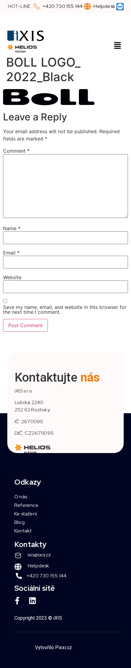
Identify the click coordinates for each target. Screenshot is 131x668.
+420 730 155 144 (63, 6)
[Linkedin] (32, 600)
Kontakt (23, 531)
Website (12, 277)
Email (11, 252)
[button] (118, 45)
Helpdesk (104, 6)
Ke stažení (25, 514)
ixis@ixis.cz (39, 555)
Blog (19, 522)
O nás (20, 496)
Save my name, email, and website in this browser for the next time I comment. (64, 309)
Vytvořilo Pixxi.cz (53, 647)
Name (11, 228)
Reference (26, 505)
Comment (16, 150)
